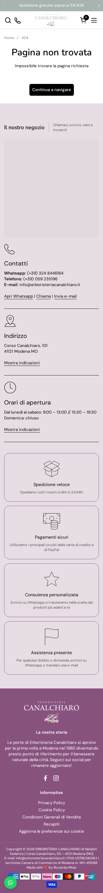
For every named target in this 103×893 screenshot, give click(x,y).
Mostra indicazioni (22, 363)
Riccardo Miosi (65, 867)
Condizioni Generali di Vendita (51, 817)
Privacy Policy (51, 803)
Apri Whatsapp (18, 296)
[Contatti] (18, 20)
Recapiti (52, 824)
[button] (7, 20)
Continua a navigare (51, 89)
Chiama (43, 296)
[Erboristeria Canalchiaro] (50, 20)
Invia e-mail (65, 296)
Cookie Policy (51, 810)
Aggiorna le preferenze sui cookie (51, 831)
